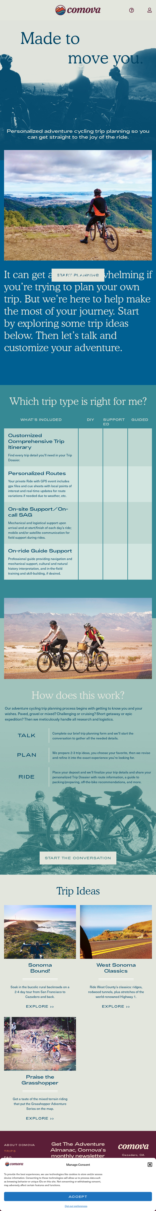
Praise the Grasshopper (40, 1080)
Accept (78, 1196)
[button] (150, 1165)
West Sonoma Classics (116, 968)
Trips (10, 1151)
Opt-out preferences (76, 1206)
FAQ (8, 1157)
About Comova (19, 1144)
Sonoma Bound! (40, 968)
